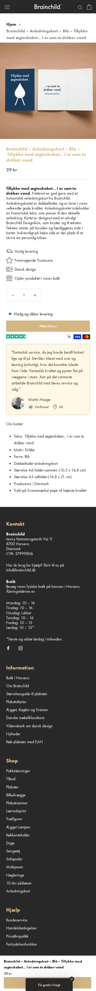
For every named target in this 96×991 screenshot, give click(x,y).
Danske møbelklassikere (25, 717)
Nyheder (13, 733)
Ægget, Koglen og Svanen (27, 709)
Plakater (12, 787)
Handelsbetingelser (21, 928)
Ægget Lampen (18, 827)
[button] (49, 984)
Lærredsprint (16, 810)
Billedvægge (16, 794)
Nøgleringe (15, 875)
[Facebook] (8, 647)
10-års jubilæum (18, 883)
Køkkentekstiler (18, 835)
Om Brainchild (17, 685)
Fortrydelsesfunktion (21, 944)
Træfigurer (14, 818)
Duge (10, 843)
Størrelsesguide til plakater (26, 693)
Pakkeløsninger (18, 770)
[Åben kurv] (89, 7)
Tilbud (10, 778)
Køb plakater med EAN (24, 741)
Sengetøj (13, 850)
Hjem (11, 24)
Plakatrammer (17, 802)
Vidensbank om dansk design (29, 725)
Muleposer (14, 866)
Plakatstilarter (16, 701)
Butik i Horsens (17, 677)
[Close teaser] (71, 979)
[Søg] (80, 6)
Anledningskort (18, 891)
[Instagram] (20, 647)
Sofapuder (14, 858)
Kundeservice (16, 920)
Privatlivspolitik (17, 936)
